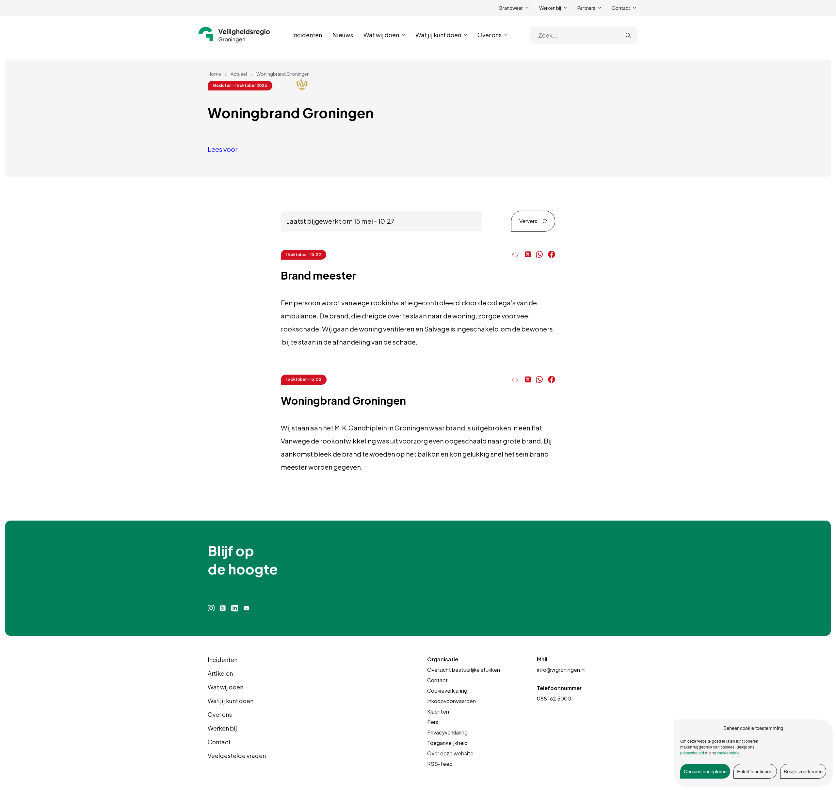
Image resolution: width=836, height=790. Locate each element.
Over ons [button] (489, 35)
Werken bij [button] (550, 8)
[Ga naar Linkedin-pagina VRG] (234, 608)
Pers (432, 721)
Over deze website (450, 753)
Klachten (438, 711)
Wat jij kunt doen (230, 700)
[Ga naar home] (234, 34)
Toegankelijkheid (447, 742)
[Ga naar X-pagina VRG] (223, 608)
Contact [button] (621, 8)
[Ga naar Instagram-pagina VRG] (211, 608)
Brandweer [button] (511, 8)
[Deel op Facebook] (551, 254)
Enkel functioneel (755, 771)
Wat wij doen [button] (381, 35)
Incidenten (307, 35)
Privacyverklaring (447, 732)
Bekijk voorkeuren (803, 771)
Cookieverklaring (447, 690)
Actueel (239, 74)
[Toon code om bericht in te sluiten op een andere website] (513, 255)
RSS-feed (440, 763)
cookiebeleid (728, 752)
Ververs (528, 221)
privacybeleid (692, 752)
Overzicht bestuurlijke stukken (463, 669)
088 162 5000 (554, 698)
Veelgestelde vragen (237, 755)
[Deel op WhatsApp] (539, 254)
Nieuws (342, 35)
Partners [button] (586, 8)
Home (214, 74)
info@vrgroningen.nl (561, 669)
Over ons (220, 714)
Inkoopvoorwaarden (451, 701)
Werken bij (222, 728)
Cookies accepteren (705, 771)
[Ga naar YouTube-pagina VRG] (246, 608)
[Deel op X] (528, 254)
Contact (219, 742)
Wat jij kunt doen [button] (438, 35)
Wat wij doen (225, 687)
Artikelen (220, 673)
